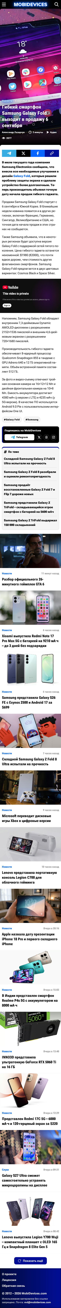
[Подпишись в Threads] (46, 437)
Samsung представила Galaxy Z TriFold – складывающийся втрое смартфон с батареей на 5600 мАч (29, 507)
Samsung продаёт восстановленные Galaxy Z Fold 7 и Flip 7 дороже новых (29, 489)
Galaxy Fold (21, 176)
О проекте (9, 1274)
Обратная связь (13, 1285)
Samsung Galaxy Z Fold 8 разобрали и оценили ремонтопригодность (30, 474)
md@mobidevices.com (37, 1302)
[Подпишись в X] (39, 437)
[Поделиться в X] (23, 153)
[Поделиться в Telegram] (9, 153)
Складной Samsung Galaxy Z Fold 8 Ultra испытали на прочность (29, 461)
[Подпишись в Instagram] (53, 437)
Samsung (32, 419)
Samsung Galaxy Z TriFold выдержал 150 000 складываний (30, 523)
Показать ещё (33, 1260)
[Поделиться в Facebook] (38, 153)
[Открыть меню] (4, 4)
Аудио (53, 132)
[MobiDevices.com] (30, 4)
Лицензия (9, 1280)
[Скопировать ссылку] (52, 153)
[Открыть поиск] (56, 4)
